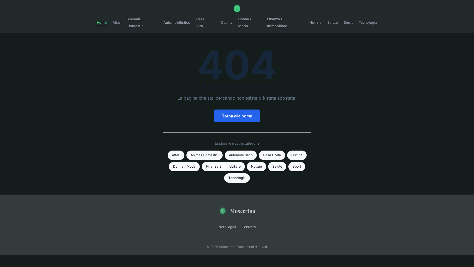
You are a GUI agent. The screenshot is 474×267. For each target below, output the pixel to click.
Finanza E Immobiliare (277, 22)
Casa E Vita (202, 22)
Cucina (226, 22)
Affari (117, 22)
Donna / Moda (244, 22)
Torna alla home (237, 115)
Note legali (227, 227)
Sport (348, 22)
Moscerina (242, 210)
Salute (332, 22)
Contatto (249, 227)
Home (102, 22)
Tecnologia (368, 22)
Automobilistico (176, 22)
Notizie (315, 22)
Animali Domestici (135, 22)
